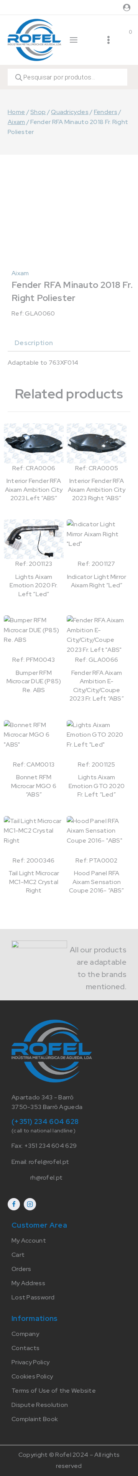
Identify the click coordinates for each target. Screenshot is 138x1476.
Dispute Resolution (40, 1405)
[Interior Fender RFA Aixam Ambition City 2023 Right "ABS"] (97, 443)
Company (25, 1334)
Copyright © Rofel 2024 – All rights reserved (69, 1460)
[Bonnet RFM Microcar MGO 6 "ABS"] (34, 740)
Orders (21, 1269)
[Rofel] (34, 40)
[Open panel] (73, 40)
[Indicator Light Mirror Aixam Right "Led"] (97, 539)
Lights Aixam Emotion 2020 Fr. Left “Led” (34, 585)
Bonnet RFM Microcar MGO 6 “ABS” (33, 785)
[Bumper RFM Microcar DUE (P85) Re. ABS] (34, 635)
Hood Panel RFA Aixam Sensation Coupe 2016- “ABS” (96, 881)
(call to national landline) (44, 1130)
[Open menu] (108, 40)
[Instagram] (30, 1204)
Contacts (25, 1348)
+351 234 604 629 (50, 1146)
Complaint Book (35, 1419)
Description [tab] (34, 343)
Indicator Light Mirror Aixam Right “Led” (96, 581)
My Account (29, 1240)
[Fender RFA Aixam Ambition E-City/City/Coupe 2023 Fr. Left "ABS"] (97, 635)
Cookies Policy (32, 1376)
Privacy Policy (30, 1362)
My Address (28, 1283)
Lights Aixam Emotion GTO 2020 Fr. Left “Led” (97, 785)
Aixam (20, 273)
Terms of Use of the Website (54, 1391)
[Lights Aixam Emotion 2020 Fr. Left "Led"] (34, 539)
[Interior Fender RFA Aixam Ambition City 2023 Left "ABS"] (34, 443)
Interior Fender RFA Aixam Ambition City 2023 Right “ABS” (97, 489)
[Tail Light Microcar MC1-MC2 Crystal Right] (34, 836)
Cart (18, 1255)
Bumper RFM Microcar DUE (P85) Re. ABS (34, 681)
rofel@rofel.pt (49, 1162)
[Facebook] (14, 1204)
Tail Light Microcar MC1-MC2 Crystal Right (33, 881)
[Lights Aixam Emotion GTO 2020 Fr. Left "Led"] (97, 740)
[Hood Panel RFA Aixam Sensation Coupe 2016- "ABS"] (97, 836)
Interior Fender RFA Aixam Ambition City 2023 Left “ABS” (34, 489)
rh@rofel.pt (46, 1178)
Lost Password (33, 1297)
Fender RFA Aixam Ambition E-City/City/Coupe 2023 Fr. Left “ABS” (96, 685)
